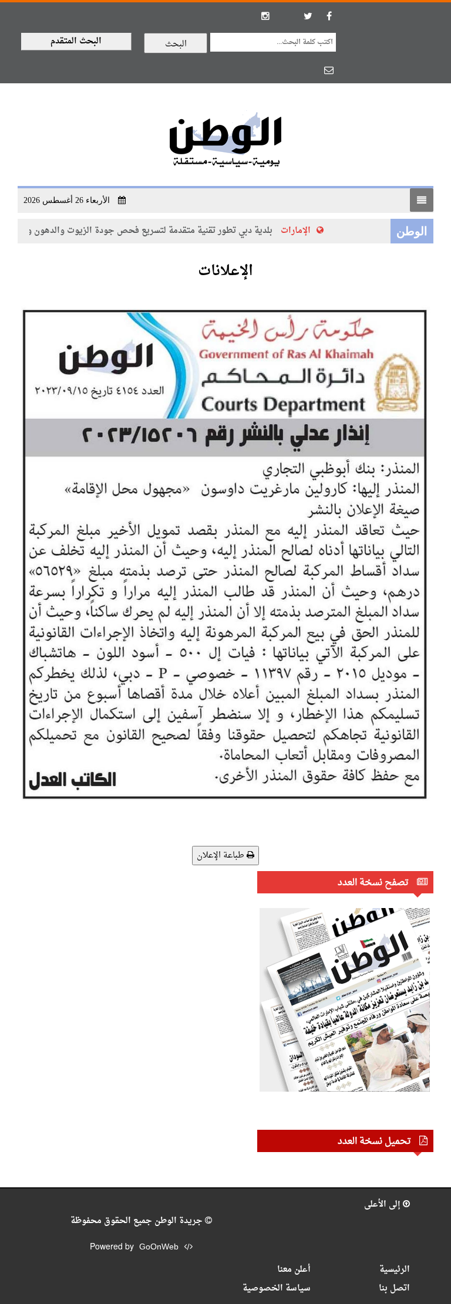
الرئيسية (394, 1270)
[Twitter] (307, 15)
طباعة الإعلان (222, 855)
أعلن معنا (294, 1270)
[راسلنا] (328, 69)
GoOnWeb (159, 1247)
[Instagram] (265, 15)
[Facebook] (328, 15)
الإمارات (304, 231)
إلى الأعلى (383, 1204)
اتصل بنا (394, 1288)
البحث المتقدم (76, 41)
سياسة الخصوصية (277, 1288)
